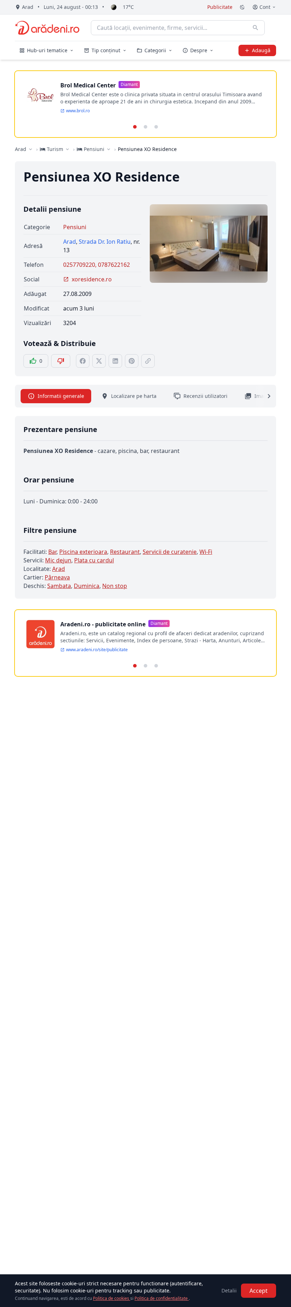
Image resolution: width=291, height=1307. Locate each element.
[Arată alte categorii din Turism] (67, 149)
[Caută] (255, 27)
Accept (258, 1291)
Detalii (229, 1290)
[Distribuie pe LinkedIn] (115, 361)
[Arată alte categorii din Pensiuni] (108, 149)
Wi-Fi (205, 552)
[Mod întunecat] (242, 7)
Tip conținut (106, 50)
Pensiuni (74, 227)
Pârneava (57, 577)
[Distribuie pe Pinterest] (131, 361)
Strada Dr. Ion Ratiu (105, 241)
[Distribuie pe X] (99, 361)
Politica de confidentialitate (161, 1298)
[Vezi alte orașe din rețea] (30, 149)
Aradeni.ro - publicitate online (103, 624)
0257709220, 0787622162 (96, 265)
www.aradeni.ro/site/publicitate (97, 650)
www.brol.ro (78, 111)
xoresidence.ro (92, 279)
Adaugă (261, 50)
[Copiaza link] (148, 361)
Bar (52, 552)
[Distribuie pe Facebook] (82, 361)
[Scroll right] (264, 396)
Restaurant (125, 552)
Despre (198, 50)
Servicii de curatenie (170, 552)
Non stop (114, 586)
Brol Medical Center (88, 85)
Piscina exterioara (83, 552)
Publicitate (219, 7)
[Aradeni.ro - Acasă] (47, 28)
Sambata (59, 586)
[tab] (134, 126)
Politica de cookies (111, 1298)
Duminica (86, 586)
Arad (20, 149)
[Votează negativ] (60, 361)
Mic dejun (58, 560)
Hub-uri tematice (47, 50)
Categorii (155, 50)
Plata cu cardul (94, 560)
